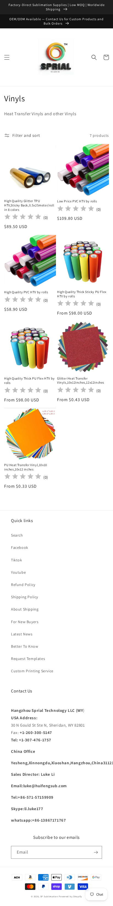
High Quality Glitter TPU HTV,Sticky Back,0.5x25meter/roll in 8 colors (29, 205)
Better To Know (24, 646)
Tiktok (16, 560)
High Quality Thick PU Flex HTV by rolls (29, 380)
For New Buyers (24, 621)
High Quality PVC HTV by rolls (26, 292)
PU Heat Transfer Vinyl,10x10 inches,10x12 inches (25, 467)
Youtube (18, 572)
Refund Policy (23, 584)
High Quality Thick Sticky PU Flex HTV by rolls (81, 294)
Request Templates (28, 658)
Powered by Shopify (70, 896)
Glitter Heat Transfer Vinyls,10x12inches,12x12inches (80, 380)
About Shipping (24, 609)
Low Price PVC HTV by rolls (77, 201)
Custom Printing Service (32, 670)
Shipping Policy (24, 596)
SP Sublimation (49, 896)
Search (17, 535)
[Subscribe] (96, 852)
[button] (7, 57)
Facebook (19, 547)
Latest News (22, 634)
